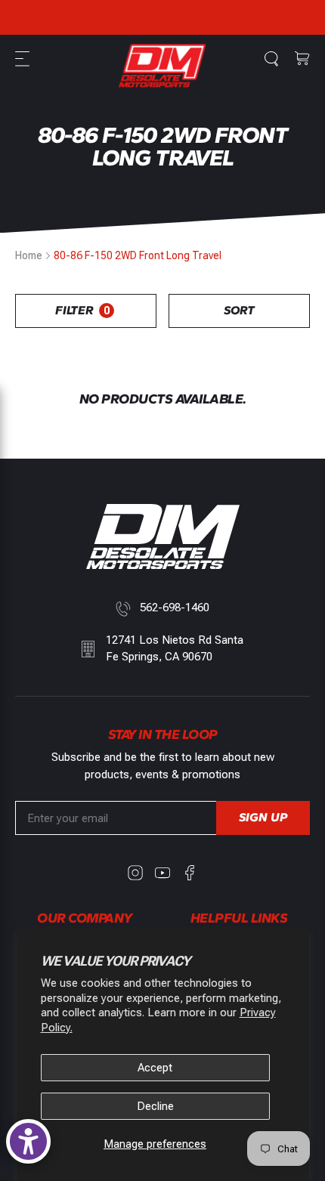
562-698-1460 (174, 607)
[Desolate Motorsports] (162, 66)
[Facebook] (189, 872)
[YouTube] (162, 872)
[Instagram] (135, 872)
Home (28, 255)
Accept (155, 1067)
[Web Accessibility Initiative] (28, 1141)
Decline (155, 1106)
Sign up (263, 817)
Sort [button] (239, 310)
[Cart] (302, 58)
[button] (24, 59)
